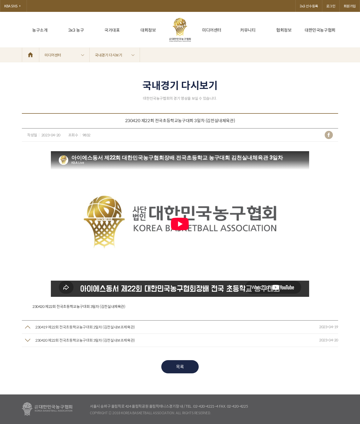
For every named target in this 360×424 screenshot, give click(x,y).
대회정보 (148, 30)
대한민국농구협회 (320, 30)
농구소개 (39, 30)
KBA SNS (10, 6)
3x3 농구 (76, 30)
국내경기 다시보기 (108, 55)
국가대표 (112, 30)
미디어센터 (211, 30)
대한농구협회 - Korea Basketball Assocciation (47, 409)
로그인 (330, 6)
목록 (180, 366)
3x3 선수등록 (309, 6)
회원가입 (350, 6)
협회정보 (283, 30)
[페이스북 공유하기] (329, 135)
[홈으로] (30, 55)
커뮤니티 (247, 30)
